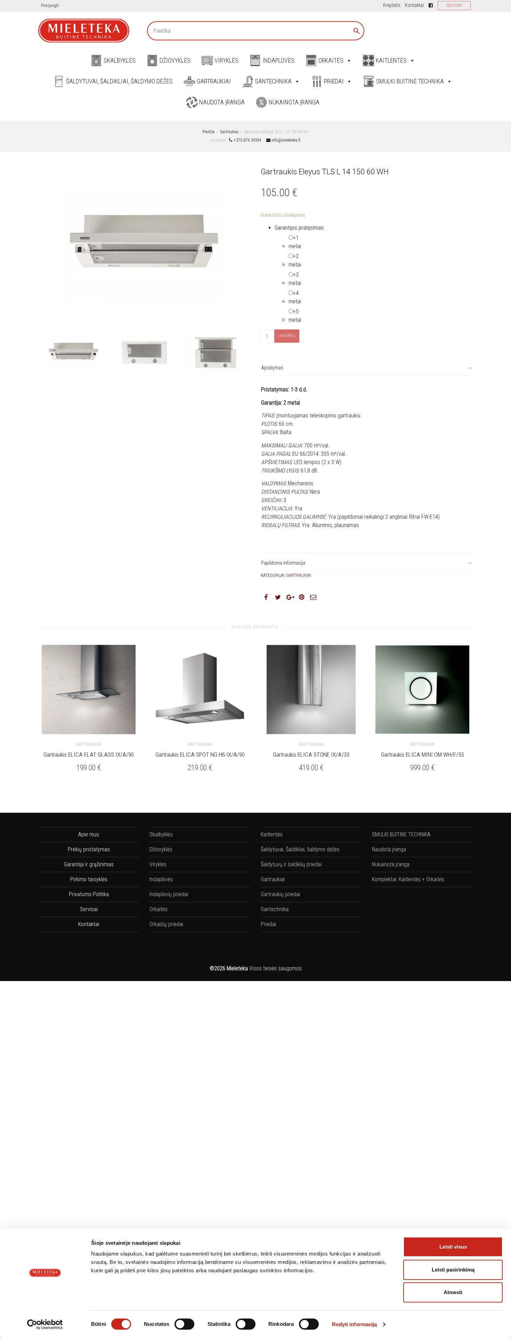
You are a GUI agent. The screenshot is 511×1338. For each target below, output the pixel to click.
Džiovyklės (175, 60)
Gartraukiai (214, 81)
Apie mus (88, 834)
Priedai (334, 81)
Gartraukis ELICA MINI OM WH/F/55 (422, 754)
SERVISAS (454, 5)
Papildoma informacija (283, 563)
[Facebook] (430, 5)
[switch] (184, 1324)
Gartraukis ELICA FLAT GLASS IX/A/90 (88, 754)
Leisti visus (453, 1247)
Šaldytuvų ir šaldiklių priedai (291, 864)
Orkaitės (330, 60)
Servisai (89, 909)
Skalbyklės (120, 60)
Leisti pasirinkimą (453, 1270)
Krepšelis (391, 5)
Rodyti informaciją (354, 1324)
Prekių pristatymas (89, 849)
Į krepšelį (286, 336)
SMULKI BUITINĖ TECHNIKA (410, 81)
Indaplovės (278, 60)
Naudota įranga (222, 102)
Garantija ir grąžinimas (89, 864)
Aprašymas (272, 368)
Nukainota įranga (294, 102)
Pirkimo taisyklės (88, 879)
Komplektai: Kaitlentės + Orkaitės (408, 879)
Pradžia (208, 131)
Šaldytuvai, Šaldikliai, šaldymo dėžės (119, 81)
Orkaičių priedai (166, 924)
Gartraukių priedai (280, 894)
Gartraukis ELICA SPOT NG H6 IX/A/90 (200, 754)
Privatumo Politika (89, 894)
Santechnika (273, 81)
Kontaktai (414, 5)
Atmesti (453, 1292)
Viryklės (226, 60)
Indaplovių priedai (168, 894)
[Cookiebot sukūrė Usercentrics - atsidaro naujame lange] (45, 1324)
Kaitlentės (391, 60)
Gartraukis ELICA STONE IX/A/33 (311, 754)
